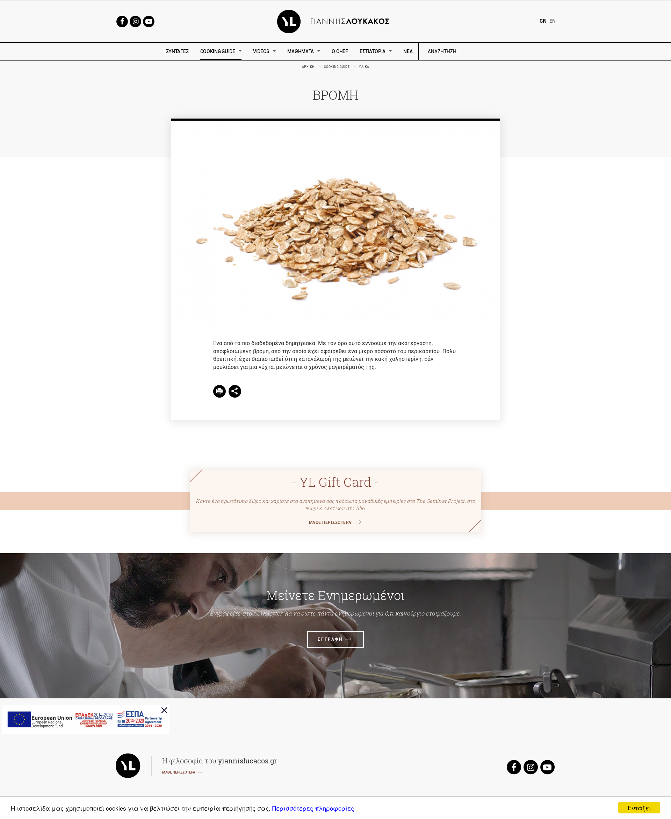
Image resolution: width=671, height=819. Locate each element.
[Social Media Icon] (122, 20)
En (552, 21)
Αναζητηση (492, 51)
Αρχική (308, 67)
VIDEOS (261, 51)
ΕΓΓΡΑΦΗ (330, 639)
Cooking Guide (337, 67)
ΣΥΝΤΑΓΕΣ (177, 51)
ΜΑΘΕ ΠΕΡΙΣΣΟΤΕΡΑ (330, 522)
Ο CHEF (340, 51)
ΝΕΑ (407, 51)
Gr (543, 21)
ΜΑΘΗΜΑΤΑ (300, 51)
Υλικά (364, 67)
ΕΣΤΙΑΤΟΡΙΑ (372, 51)
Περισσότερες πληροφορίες (313, 808)
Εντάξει (639, 807)
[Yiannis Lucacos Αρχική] (336, 20)
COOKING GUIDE (217, 51)
